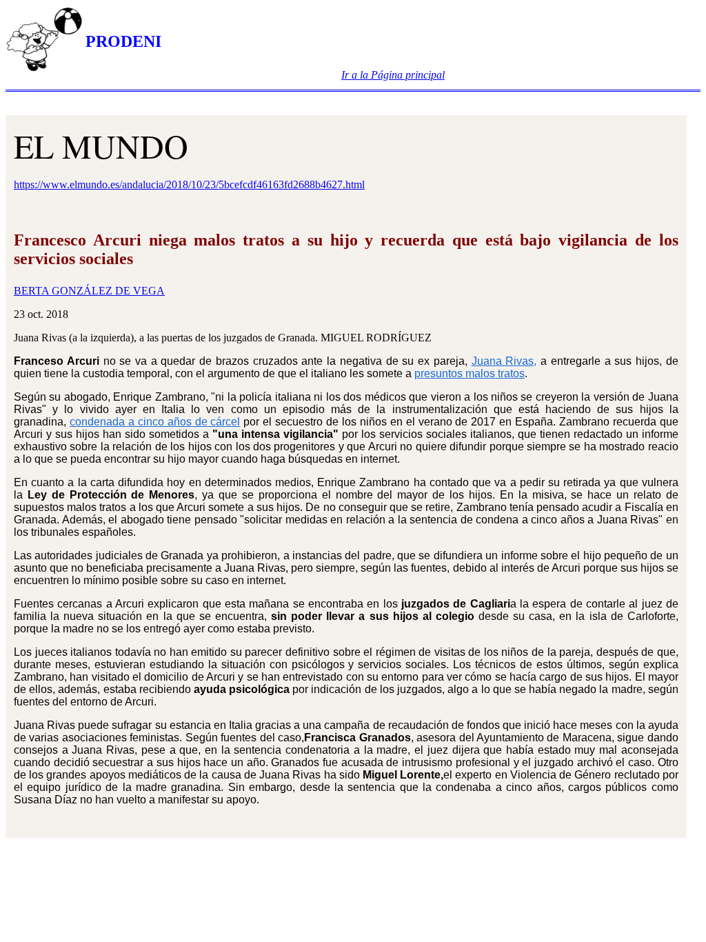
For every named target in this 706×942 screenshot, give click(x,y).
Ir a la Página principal (393, 75)
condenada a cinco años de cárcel (155, 422)
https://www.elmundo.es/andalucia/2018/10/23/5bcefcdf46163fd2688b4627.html (189, 184)
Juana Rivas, (504, 361)
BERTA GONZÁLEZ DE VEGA (89, 291)
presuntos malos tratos (469, 373)
